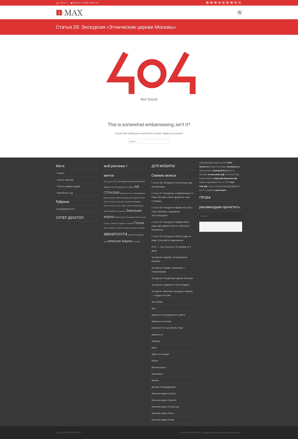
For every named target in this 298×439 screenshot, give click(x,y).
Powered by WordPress (191, 432)
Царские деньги (131, 228)
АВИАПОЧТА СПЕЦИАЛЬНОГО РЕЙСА (119, 187)
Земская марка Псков (162, 419)
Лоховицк (131, 217)
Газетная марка (137, 206)
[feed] (223, 3)
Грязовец (112, 211)
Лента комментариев (69, 186)
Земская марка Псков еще (165, 406)
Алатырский (127, 198)
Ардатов (136, 198)
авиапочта (115, 234)
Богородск (112, 202)
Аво (153, 308)
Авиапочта (157, 334)
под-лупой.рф (230, 186)
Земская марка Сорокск (163, 393)
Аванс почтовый (160, 354)
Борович (121, 202)
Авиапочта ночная (161, 321)
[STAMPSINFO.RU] (70, 12)
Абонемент (157, 373)
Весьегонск (115, 206)
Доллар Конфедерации (163, 386)
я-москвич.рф (216, 174)
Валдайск (137, 202)
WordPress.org (65, 192)
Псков (139, 222)
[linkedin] (239, 3)
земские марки (120, 241)
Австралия (157, 301)
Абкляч (155, 380)
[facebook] (207, 3)
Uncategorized (63, 208)
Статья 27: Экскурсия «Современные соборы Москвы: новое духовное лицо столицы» (172, 197)
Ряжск (106, 228)
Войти (61, 173)
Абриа (119, 198)
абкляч (142, 228)
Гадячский (125, 206)
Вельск (107, 206)
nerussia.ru (233, 166)
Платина (114, 223)
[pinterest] (235, 3)
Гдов (106, 211)
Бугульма (129, 202)
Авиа (154, 347)
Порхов (130, 223)
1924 (119, 182)
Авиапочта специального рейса (168, 314)
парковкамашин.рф (225, 178)
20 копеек (108, 182)
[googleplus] (231, 3)
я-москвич (220, 190)
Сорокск (120, 228)
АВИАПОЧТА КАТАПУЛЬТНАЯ (133, 182)
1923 (115, 182)
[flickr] (219, 3)
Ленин (123, 217)
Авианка (155, 341)
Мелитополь (140, 217)
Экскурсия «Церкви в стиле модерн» (170, 284)
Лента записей (65, 179)
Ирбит (117, 217)
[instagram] (227, 3)
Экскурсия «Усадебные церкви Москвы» (172, 278)
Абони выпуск (110, 198)
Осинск (107, 223)
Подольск (122, 223)
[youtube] (215, 3)
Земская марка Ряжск (162, 413)
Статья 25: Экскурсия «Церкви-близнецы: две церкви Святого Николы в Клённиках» (170, 225)
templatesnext (234, 432)
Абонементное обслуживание (132, 193)
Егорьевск (121, 211)
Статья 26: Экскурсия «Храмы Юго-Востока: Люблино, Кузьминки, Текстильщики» (172, 211)
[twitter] (211, 3)
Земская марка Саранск (163, 400)
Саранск (112, 228)
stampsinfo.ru (220, 170)
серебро (136, 241)
